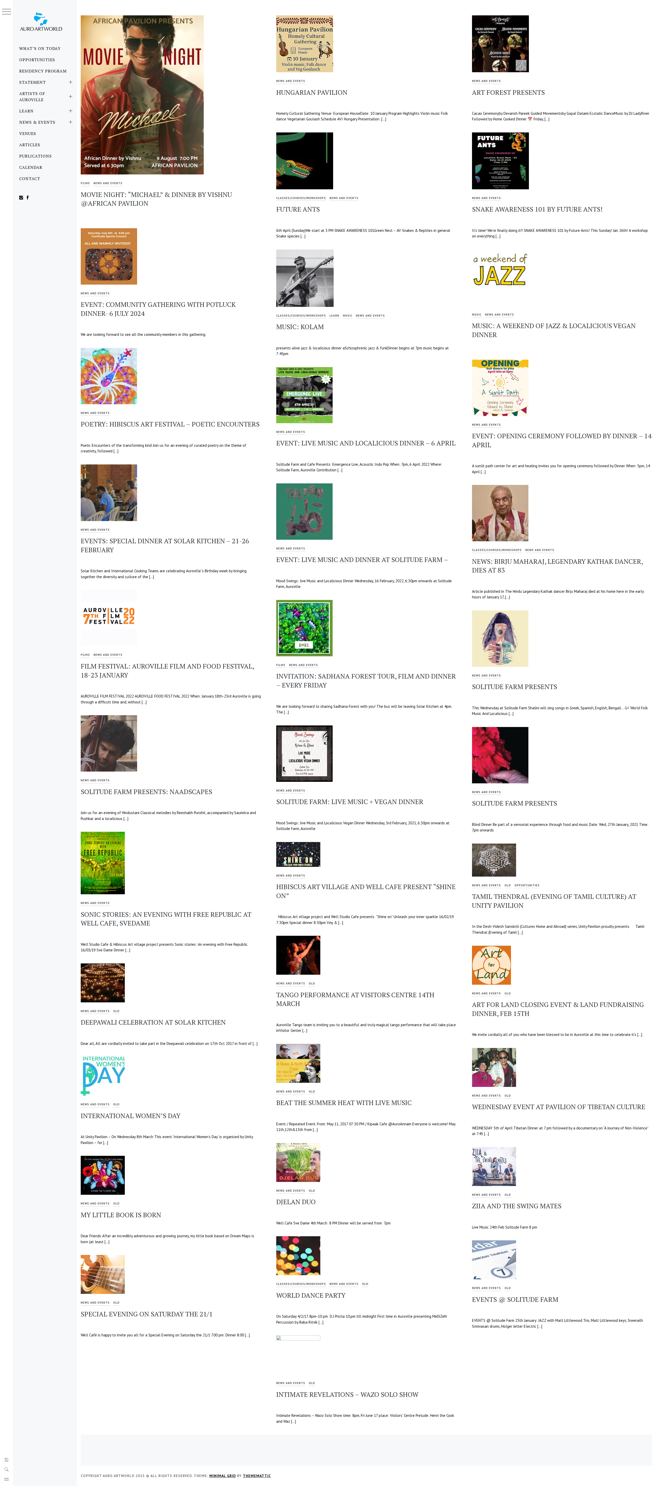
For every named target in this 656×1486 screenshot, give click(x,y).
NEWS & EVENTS (37, 122)
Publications (35, 156)
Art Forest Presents (508, 92)
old (508, 885)
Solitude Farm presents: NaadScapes (146, 791)
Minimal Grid (222, 1475)
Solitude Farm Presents (514, 686)
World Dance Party (310, 1295)
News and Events (108, 183)
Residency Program (43, 71)
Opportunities (37, 60)
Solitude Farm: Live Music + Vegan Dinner (349, 801)
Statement (32, 82)
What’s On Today (40, 48)
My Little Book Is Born (121, 1214)
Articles (29, 145)
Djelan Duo (296, 1201)
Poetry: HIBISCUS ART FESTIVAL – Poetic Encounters (170, 424)
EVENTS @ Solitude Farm (515, 1299)
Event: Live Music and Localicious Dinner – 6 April (366, 443)
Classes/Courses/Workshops (301, 198)
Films (85, 183)
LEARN (26, 111)
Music (347, 315)
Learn (334, 315)
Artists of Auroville (32, 96)
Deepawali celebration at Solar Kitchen (153, 1022)
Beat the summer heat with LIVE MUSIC (344, 1102)
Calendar (30, 167)
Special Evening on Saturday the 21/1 (147, 1314)
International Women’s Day (130, 1115)
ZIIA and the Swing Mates (516, 1205)
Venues (27, 133)
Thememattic (257, 1475)
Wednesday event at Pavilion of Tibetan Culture (558, 1106)
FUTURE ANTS (298, 209)
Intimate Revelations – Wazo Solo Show (347, 1394)
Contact (29, 178)
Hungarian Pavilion (311, 92)
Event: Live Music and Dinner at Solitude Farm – (362, 559)
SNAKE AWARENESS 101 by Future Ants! (537, 209)
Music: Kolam (300, 326)
